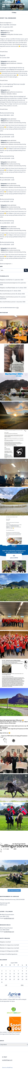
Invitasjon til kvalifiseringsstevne (8, 954)
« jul (6, 985)
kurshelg (8, 34)
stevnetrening (18, 122)
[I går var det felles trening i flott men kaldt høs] (14, 415)
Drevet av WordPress (7, 1067)
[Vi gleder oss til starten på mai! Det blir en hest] (14, 731)
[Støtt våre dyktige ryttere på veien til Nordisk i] (14, 559)
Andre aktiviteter (11, 61)
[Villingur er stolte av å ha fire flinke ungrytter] (14, 788)
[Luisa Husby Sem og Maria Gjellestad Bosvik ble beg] (14, 817)
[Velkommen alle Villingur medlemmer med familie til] (14, 530)
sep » (22, 985)
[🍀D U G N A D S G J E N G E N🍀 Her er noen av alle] (14, 616)
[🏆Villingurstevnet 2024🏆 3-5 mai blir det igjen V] (14, 845)
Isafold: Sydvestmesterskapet (8, 282)
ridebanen (3, 36)
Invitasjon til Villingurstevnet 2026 (9, 951)
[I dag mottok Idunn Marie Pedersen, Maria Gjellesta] (14, 759)
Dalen (7, 120)
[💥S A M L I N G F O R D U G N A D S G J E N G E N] (14, 645)
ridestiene (3, 65)
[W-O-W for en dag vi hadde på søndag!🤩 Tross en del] (14, 329)
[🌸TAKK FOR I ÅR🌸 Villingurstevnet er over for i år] (14, 587)
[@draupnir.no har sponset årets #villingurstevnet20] (14, 673)
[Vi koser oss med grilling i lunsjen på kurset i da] (14, 874)
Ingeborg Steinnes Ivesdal (13, 92)
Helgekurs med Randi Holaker (8, 287)
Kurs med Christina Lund (6, 294)
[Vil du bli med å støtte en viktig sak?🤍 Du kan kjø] (14, 358)
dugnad (8, 63)
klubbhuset (13, 63)
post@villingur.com (9, 918)
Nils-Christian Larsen (16, 34)
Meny (14, 12)
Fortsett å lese (4, 51)
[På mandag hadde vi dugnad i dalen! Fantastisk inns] (14, 501)
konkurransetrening (14, 120)
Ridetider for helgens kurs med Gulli (9, 945)
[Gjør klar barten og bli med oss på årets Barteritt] (14, 387)
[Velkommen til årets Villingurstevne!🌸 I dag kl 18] (14, 702)
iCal (18, 307)
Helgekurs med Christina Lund (8, 297)
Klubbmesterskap (4, 290)
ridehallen (9, 94)
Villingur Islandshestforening (13, 4)
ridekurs (14, 94)
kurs (21, 92)
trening (24, 122)
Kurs (8, 32)
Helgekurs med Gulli (5, 279)
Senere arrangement (6, 22)
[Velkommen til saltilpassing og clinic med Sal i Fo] (14, 444)
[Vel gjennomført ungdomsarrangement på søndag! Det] (14, 473)
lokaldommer (4, 122)
